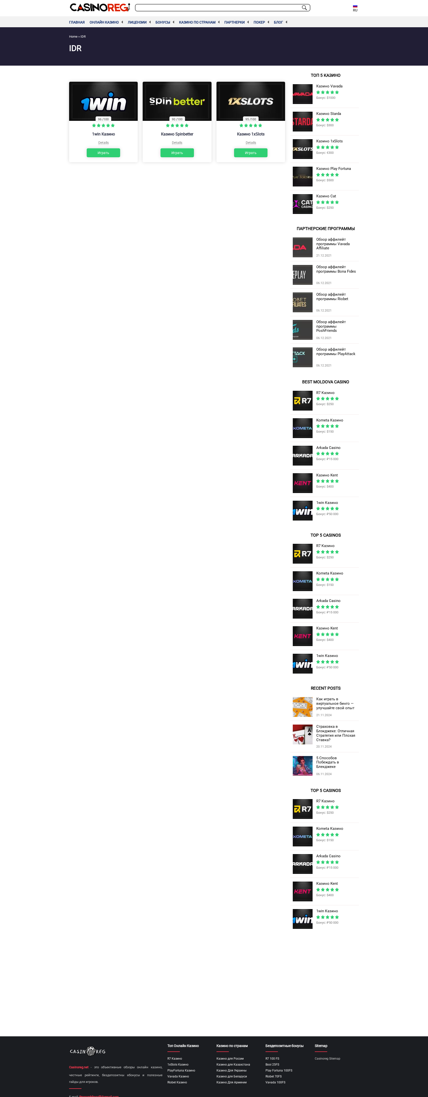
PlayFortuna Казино (181, 1070)
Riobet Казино (177, 1082)
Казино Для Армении (231, 1082)
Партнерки (234, 22)
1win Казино (103, 134)
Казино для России (230, 1058)
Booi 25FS (272, 1064)
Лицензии (137, 22)
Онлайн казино (104, 22)
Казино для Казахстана (233, 1064)
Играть (103, 153)
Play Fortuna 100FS (279, 1070)
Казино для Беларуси (231, 1076)
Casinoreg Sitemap (327, 1058)
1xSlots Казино (177, 1064)
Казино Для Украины (231, 1070)
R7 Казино (174, 1058)
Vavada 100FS (275, 1082)
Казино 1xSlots (251, 134)
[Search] (304, 7)
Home (73, 36)
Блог (278, 22)
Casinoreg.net (78, 1067)
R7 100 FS (272, 1058)
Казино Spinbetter (177, 134)
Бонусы (163, 22)
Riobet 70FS (274, 1076)
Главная (77, 22)
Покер (259, 22)
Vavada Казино (178, 1076)
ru (355, 10)
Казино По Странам (197, 22)
